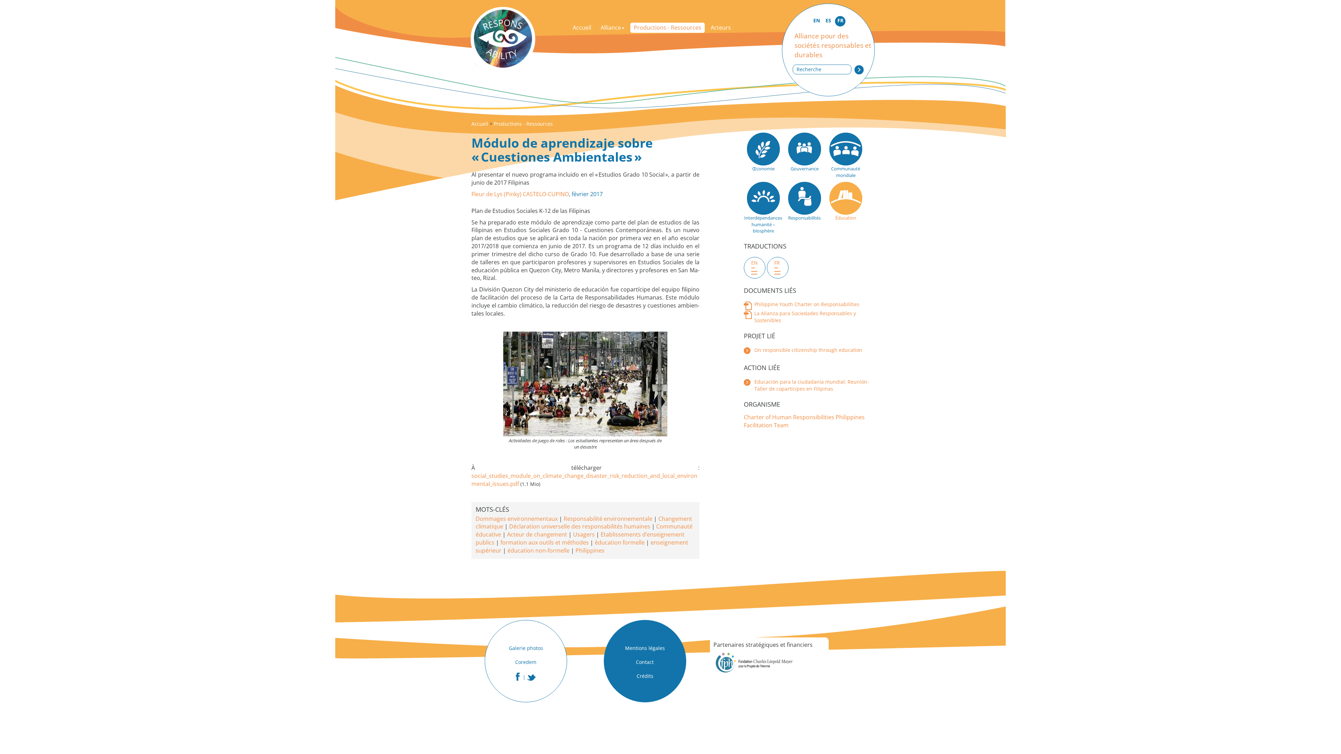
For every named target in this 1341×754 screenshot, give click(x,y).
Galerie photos (526, 648)
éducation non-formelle (538, 550)
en (754, 262)
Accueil (582, 27)
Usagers (584, 534)
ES (828, 20)
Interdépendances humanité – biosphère (763, 224)
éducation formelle (620, 542)
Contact (645, 662)
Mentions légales (645, 648)
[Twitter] (531, 677)
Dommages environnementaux (517, 519)
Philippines (590, 550)
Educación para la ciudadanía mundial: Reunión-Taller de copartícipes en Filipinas (811, 385)
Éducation (845, 218)
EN (816, 20)
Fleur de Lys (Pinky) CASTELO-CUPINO (520, 194)
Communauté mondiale (845, 171)
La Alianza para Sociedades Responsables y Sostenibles (805, 317)
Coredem (525, 662)
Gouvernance (805, 168)
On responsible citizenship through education (808, 350)
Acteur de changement (537, 534)
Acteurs (721, 27)
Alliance (611, 27)
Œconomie (763, 168)
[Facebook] (518, 677)
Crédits (645, 676)
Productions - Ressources (667, 27)
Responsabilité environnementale (608, 519)
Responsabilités (804, 218)
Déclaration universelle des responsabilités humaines (579, 526)
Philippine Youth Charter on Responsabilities (806, 304)
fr (777, 262)
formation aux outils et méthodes (544, 542)
